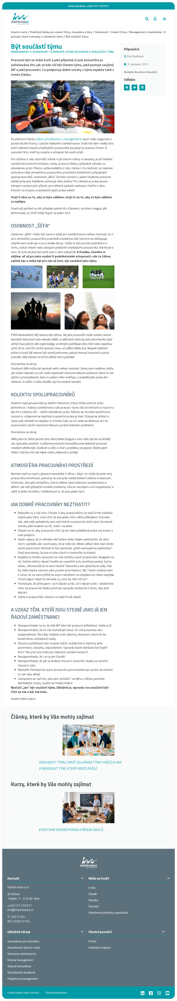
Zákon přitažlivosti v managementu (59, 139)
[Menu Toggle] (164, 19)
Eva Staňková (135, 56)
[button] (147, 19)
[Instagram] (159, 993)
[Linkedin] (142, 993)
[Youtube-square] (167, 993)
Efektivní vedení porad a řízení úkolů (71, 829)
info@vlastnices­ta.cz (20, 910)
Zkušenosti (101, 32)
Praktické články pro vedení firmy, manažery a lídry (61, 32)
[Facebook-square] (151, 993)
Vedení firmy (119, 32)
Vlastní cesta (19, 32)
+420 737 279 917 (98, 6)
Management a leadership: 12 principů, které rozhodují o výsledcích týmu (62, 52)
